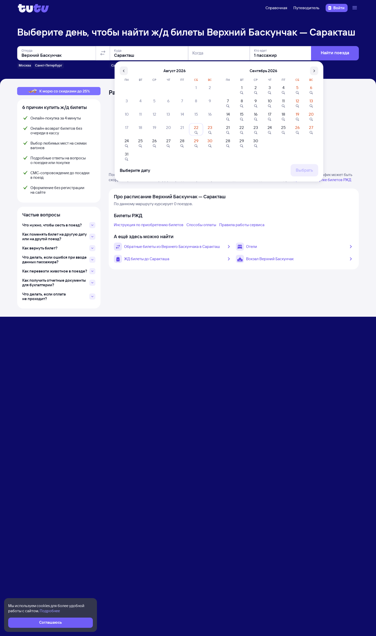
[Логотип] (33, 8)
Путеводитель (306, 7)
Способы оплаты (201, 224)
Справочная (276, 7)
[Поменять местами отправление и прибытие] (103, 53)
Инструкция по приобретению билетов (148, 224)
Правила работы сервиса (241, 224)
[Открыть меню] (355, 8)
